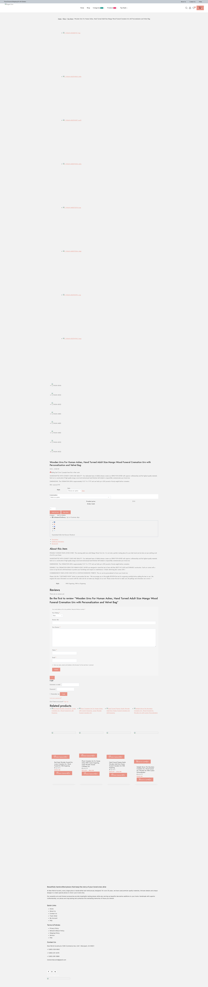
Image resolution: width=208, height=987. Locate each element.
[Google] (55, 971)
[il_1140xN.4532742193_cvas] (85, 316)
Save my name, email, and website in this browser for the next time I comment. (74, 665)
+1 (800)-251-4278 (53, 953)
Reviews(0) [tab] (55, 544)
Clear (83, 491)
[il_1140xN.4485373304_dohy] (85, 185)
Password (53, 689)
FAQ (51, 920)
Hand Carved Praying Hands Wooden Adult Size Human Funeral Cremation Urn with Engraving (117, 765)
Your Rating (56, 613)
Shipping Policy (55, 933)
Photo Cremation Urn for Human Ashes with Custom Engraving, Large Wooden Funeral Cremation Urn (91, 763)
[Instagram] (52, 971)
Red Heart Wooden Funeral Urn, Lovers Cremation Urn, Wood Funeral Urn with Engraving (63, 764)
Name (54, 650)
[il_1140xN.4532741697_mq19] (85, 141)
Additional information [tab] (58, 542)
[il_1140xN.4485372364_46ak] (85, 272)
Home (82, 8)
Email (54, 657)
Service (52, 935)
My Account (53, 918)
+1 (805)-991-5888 (53, 956)
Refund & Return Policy (57, 931)
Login (63, 694)
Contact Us (192, 2)
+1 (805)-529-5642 (53, 949)
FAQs (200, 2)
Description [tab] (55, 539)
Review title (55, 620)
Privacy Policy (54, 928)
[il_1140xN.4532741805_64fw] (85, 97)
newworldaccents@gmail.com (56, 960)
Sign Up (66, 702)
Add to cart (55, 512)
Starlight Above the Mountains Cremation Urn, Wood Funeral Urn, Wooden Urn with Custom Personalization (145, 769)
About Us (183, 2)
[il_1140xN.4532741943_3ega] (85, 359)
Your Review (56, 627)
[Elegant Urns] (9, 7)
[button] (142, 762)
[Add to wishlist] (53, 752)
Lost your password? (56, 698)
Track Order (53, 916)
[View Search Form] (186, 8)
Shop (88, 8)
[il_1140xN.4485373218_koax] (85, 228)
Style (58, 490)
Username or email (55, 685)
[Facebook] (48, 971)
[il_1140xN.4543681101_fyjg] (85, 54)
